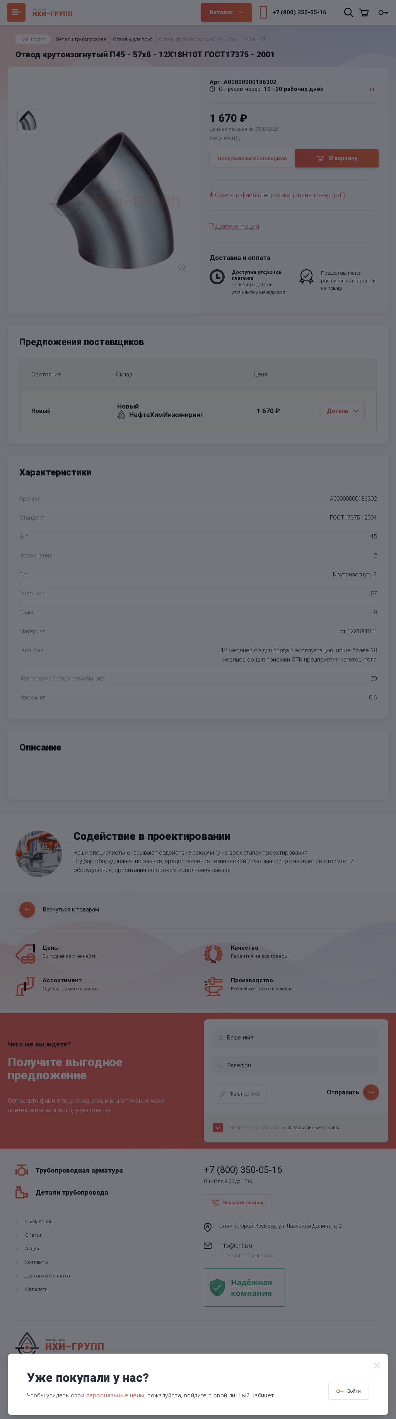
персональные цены (115, 1395)
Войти (354, 1391)
